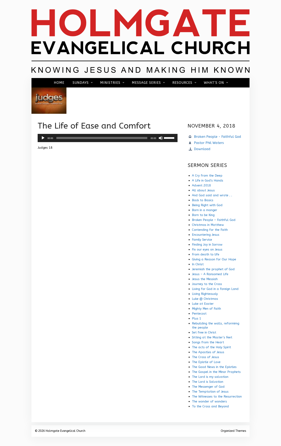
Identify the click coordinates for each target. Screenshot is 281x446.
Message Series (146, 83)
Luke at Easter (203, 304)
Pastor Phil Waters (209, 143)
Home (59, 83)
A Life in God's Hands (207, 180)
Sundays (81, 83)
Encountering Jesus (205, 235)
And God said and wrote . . (212, 195)
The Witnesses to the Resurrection (217, 396)
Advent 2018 (201, 185)
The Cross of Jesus (205, 357)
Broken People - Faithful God (217, 137)
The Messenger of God (208, 387)
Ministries (110, 83)
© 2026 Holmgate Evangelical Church (60, 431)
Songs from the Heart (208, 342)
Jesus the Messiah (205, 279)
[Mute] (161, 138)
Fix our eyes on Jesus (207, 249)
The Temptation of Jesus (210, 391)
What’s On (214, 83)
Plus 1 (196, 318)
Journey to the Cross (207, 284)
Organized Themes (233, 431)
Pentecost (199, 313)
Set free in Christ (204, 332)
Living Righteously (205, 294)
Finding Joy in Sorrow (207, 244)
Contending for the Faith (210, 230)
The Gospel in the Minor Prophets (216, 372)
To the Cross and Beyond (210, 406)
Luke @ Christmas (205, 299)
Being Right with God (207, 205)
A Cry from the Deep (207, 175)
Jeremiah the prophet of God (213, 269)
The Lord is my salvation (210, 377)
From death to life (205, 254)
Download (202, 149)
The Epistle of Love (206, 362)
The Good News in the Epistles (214, 367)
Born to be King (203, 215)
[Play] (43, 138)
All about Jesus (203, 190)
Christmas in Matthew (208, 225)
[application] (108, 138)
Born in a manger (204, 210)
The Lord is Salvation (207, 382)
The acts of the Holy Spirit (211, 347)
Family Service (202, 239)
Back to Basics (202, 200)
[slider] (169, 137)
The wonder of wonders (209, 401)
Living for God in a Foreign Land (215, 289)
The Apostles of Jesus (208, 352)
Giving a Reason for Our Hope (214, 259)
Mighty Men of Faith (206, 308)
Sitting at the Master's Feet (212, 337)
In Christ (198, 264)
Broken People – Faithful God (214, 220)
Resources (182, 83)
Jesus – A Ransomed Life (210, 274)
